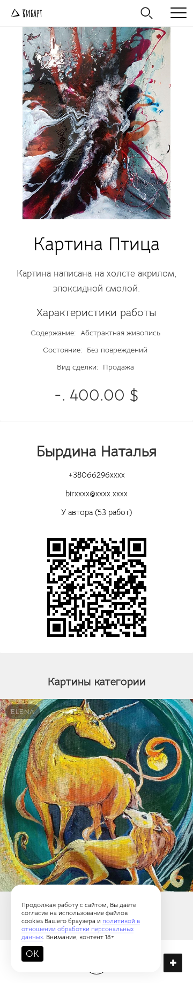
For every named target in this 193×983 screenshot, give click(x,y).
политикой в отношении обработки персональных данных (80, 929)
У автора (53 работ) (96, 512)
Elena (23, 711)
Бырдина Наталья (96, 451)
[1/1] (96, 123)
